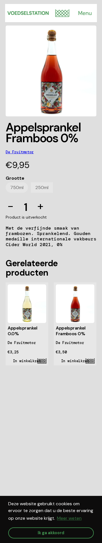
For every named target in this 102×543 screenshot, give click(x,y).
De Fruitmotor (20, 152)
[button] (62, 13)
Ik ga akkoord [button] (51, 532)
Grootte (15, 178)
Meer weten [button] (69, 518)
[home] (28, 13)
